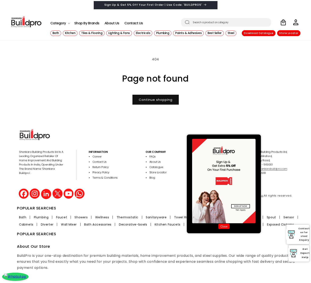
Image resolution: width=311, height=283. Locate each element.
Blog (152, 178)
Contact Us (99, 162)
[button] (60, 22)
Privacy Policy (100, 172)
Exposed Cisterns (280, 224)
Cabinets (26, 224)
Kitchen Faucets (167, 224)
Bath (22, 217)
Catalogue (156, 167)
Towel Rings (183, 217)
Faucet (61, 217)
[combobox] (226, 22)
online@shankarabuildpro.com (267, 169)
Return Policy (100, 167)
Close (223, 226)
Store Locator (288, 33)
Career (97, 156)
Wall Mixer (69, 224)
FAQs (152, 156)
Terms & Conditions (105, 178)
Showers (81, 217)
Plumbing (41, 217)
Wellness (102, 217)
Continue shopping (155, 99)
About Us (155, 162)
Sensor (288, 217)
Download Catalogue (258, 33)
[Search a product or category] (187, 22)
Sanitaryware (156, 217)
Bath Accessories (97, 224)
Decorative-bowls (133, 224)
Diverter (47, 224)
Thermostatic (127, 217)
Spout (271, 217)
